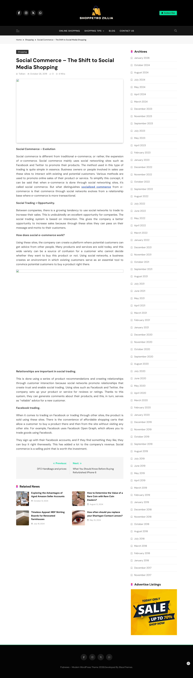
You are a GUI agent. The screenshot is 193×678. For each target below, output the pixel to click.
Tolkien (22, 73)
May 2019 (139, 473)
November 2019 (143, 429)
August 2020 (141, 363)
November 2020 (143, 342)
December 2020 (143, 334)
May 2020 (140, 385)
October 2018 (141, 524)
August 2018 (141, 531)
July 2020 (139, 371)
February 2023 (142, 152)
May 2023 (139, 138)
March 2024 (141, 101)
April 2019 (139, 480)
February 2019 (142, 495)
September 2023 (143, 123)
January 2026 (142, 57)
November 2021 (142, 254)
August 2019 (141, 451)
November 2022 (143, 174)
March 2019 (140, 487)
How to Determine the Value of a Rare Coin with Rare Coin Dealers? (105, 496)
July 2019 (139, 458)
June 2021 (139, 291)
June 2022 (140, 210)
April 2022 (140, 225)
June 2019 (139, 465)
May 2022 (139, 218)
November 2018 (143, 516)
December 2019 (143, 422)
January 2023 (141, 160)
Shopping (22, 52)
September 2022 (143, 189)
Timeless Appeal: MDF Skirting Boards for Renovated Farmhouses (48, 516)
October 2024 (142, 65)
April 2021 (139, 305)
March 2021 (140, 312)
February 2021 (142, 320)
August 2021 (141, 276)
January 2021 (141, 327)
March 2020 (141, 400)
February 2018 (142, 553)
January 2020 (142, 414)
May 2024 (139, 87)
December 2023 (143, 108)
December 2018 (143, 509)
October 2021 (141, 262)
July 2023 (139, 130)
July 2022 (139, 203)
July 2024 (139, 79)
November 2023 (143, 116)
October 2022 (142, 181)
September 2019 (143, 444)
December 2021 (143, 247)
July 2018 (139, 538)
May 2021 (139, 298)
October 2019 (141, 436)
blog (112, 30)
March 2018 (140, 545)
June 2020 (140, 378)
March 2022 (140, 232)
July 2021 (139, 283)
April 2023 (140, 145)
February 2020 (142, 407)
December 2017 (142, 567)
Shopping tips (92, 30)
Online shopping (69, 30)
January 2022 (141, 240)
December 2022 (143, 167)
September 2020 (143, 356)
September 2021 (143, 269)
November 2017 (142, 575)
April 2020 (140, 393)
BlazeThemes (125, 667)
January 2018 (141, 560)
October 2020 (142, 349)
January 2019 (141, 502)
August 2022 (141, 196)
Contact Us (127, 30)
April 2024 (140, 94)
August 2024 (141, 72)
